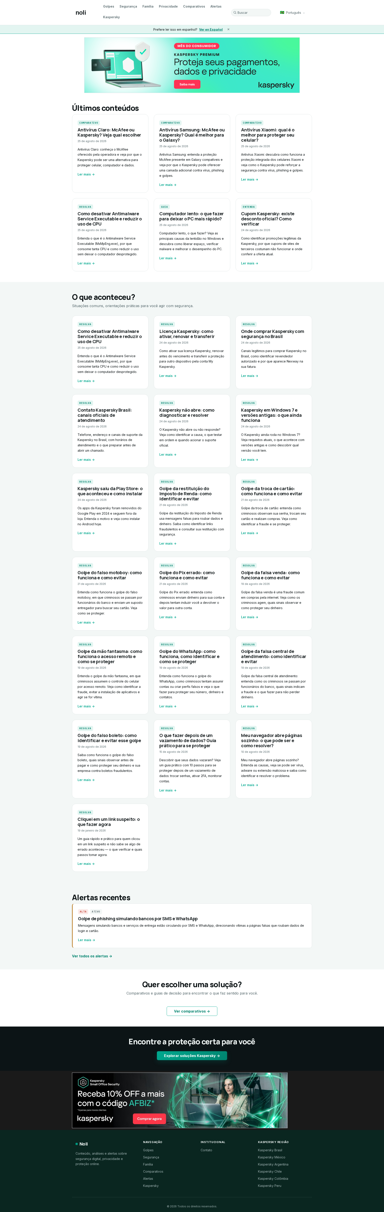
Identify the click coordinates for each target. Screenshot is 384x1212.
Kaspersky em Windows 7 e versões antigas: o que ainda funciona (271, 415)
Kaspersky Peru (269, 1186)
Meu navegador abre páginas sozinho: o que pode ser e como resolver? (271, 740)
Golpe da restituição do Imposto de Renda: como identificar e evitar (185, 493)
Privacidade (168, 6)
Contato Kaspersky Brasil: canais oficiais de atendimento (105, 415)
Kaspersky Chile (270, 1171)
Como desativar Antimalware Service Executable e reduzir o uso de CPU (110, 219)
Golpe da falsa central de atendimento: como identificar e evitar (273, 656)
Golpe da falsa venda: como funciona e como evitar (270, 575)
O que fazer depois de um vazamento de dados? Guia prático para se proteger (187, 740)
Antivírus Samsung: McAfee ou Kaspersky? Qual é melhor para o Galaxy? (191, 135)
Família (148, 6)
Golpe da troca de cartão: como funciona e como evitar (271, 491)
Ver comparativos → (192, 1011)
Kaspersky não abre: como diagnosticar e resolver (186, 412)
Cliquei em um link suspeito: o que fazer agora (109, 821)
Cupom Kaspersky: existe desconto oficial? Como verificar (267, 219)
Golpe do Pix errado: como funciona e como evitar (187, 575)
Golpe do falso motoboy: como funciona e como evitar (110, 575)
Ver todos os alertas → (92, 956)
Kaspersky (111, 17)
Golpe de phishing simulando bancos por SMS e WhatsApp (138, 919)
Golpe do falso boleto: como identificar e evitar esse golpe (109, 737)
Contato (206, 1150)
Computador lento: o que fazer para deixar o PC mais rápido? (191, 216)
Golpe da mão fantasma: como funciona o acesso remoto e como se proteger (110, 656)
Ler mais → (86, 174)
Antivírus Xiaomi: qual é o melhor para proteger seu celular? (267, 135)
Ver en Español (211, 29)
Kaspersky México (271, 1157)
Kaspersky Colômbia (273, 1178)
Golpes (108, 6)
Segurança (128, 6)
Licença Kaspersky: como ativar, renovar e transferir (186, 333)
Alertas (216, 6)
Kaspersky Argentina (273, 1164)
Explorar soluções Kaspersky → (192, 1055)
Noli (84, 1144)
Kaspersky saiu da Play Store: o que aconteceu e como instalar (110, 491)
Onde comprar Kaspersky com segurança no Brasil (272, 333)
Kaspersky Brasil (270, 1150)
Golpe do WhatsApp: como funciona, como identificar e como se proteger (189, 656)
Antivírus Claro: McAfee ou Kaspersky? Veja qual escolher (109, 132)
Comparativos (194, 6)
